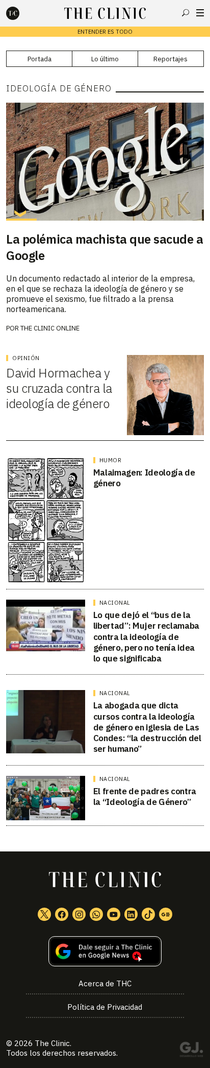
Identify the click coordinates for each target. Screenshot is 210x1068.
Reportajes (170, 59)
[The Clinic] (21, 13)
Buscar (185, 12)
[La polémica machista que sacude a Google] (104, 161)
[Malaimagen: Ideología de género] (45, 520)
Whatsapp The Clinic (96, 914)
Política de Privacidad (104, 1007)
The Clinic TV (113, 914)
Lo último (105, 59)
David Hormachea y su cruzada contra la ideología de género (59, 388)
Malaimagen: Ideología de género (144, 478)
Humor (110, 460)
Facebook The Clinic (61, 914)
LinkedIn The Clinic (131, 914)
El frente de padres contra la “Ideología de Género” (144, 797)
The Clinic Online (50, 328)
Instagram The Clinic (79, 914)
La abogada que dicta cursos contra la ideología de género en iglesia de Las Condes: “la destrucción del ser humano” (147, 727)
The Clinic (52, 1043)
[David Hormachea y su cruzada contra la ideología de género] (165, 395)
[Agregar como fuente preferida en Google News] (104, 951)
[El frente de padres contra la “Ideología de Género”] (45, 798)
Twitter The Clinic (44, 914)
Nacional (114, 602)
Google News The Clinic (165, 914)
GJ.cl (191, 1051)
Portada (39, 59)
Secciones (200, 12)
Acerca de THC (105, 983)
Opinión (26, 358)
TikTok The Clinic (148, 914)
